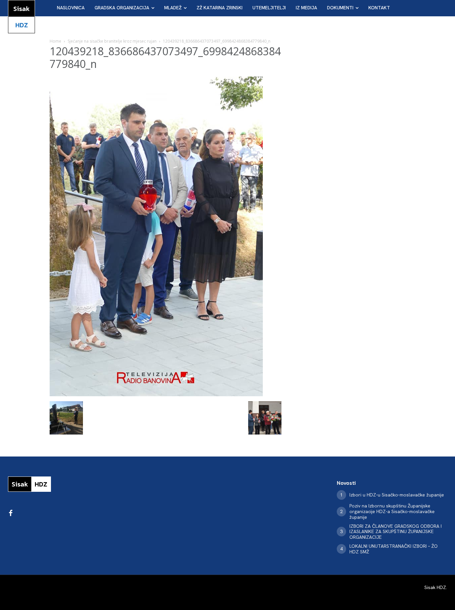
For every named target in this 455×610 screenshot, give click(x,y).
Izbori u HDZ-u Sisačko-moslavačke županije (396, 495)
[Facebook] (10, 513)
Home (55, 41)
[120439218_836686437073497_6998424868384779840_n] (156, 394)
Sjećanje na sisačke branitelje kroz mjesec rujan (112, 41)
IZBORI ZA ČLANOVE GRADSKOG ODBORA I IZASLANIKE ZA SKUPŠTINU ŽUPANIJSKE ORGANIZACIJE (395, 531)
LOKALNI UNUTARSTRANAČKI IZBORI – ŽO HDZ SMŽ (393, 549)
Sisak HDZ (435, 587)
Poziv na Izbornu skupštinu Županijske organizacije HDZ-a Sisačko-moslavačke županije (392, 511)
